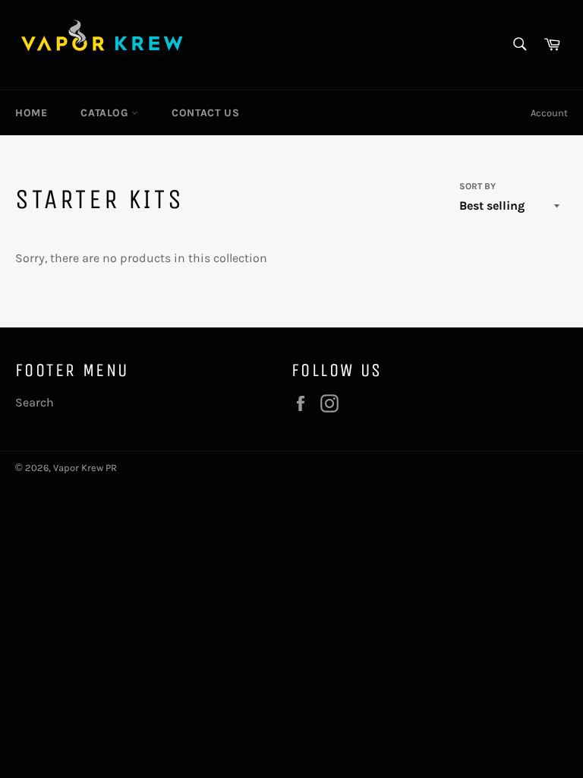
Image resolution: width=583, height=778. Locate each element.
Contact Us (205, 112)
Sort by (477, 186)
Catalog (105, 112)
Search (34, 402)
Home (31, 112)
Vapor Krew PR (85, 467)
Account (549, 113)
